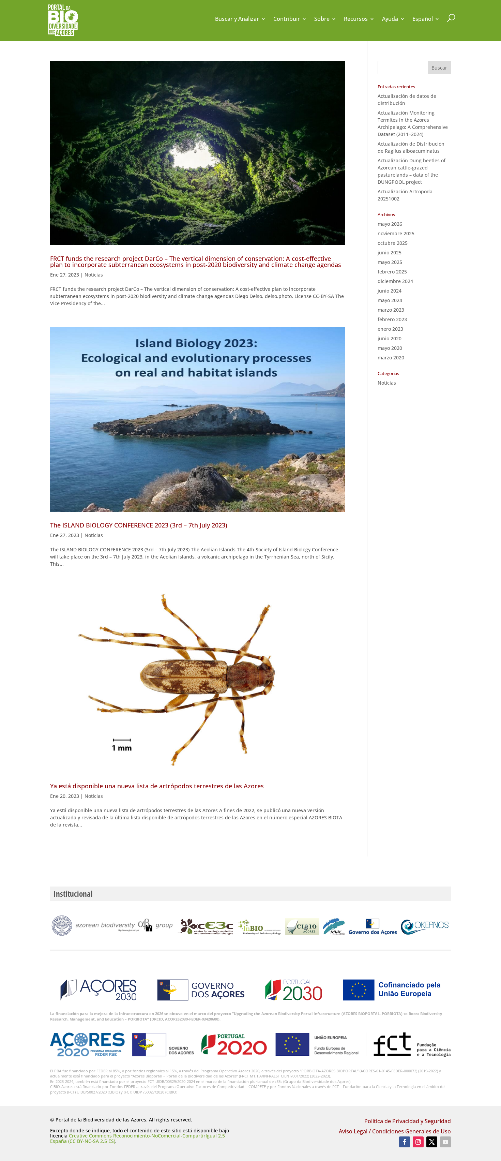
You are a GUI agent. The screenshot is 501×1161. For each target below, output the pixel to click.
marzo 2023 (391, 310)
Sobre (322, 19)
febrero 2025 (392, 271)
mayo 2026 (390, 224)
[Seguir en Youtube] (445, 1141)
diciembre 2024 (395, 281)
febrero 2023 (392, 319)
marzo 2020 (391, 357)
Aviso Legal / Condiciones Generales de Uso (395, 1132)
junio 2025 (389, 252)
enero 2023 (390, 329)
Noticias (94, 274)
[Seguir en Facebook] (404, 1141)
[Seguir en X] (431, 1141)
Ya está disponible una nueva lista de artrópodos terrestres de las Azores (157, 786)
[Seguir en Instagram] (418, 1141)
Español (422, 19)
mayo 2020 (390, 348)
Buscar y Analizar (237, 19)
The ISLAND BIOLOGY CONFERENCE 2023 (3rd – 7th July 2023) (138, 525)
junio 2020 (389, 338)
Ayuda (390, 19)
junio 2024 (389, 290)
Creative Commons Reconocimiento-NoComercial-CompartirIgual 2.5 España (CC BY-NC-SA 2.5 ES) (137, 1138)
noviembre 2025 (396, 233)
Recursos (356, 19)
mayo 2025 (390, 262)
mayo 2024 (390, 300)
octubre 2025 (393, 243)
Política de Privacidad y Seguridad (407, 1122)
